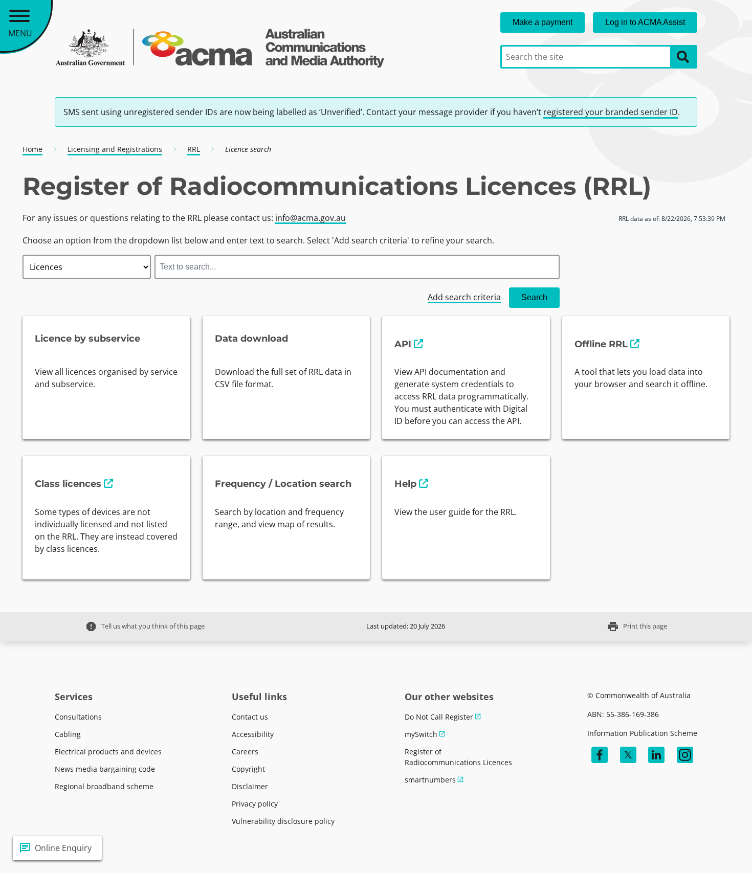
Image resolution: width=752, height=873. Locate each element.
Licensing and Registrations (115, 149)
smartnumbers (430, 780)
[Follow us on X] (628, 755)
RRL (193, 149)
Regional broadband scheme (104, 786)
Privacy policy (255, 804)
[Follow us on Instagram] (685, 755)
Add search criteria (464, 297)
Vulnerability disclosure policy (283, 821)
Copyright (248, 769)
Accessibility (253, 734)
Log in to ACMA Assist (645, 22)
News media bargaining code (105, 769)
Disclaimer (250, 786)
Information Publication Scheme (642, 733)
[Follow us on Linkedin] (656, 755)
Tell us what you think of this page (145, 626)
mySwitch (421, 734)
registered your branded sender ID (610, 112)
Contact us (250, 717)
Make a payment (542, 22)
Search (534, 297)
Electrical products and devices (108, 751)
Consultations (78, 717)
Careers (245, 751)
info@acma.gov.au (310, 217)
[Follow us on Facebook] (599, 755)
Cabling (68, 734)
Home (32, 149)
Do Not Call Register (439, 717)
